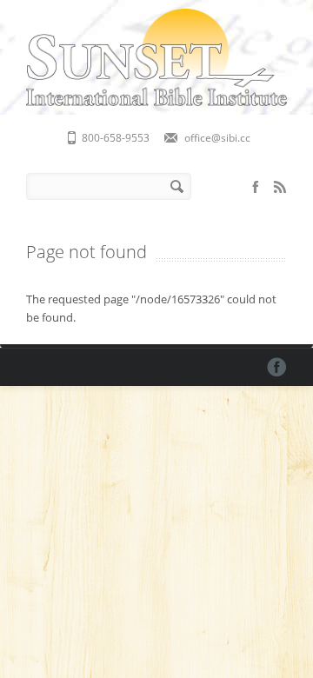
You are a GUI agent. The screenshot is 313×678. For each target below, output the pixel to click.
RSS (280, 187)
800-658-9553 (116, 137)
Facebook (256, 187)
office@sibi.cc (217, 137)
